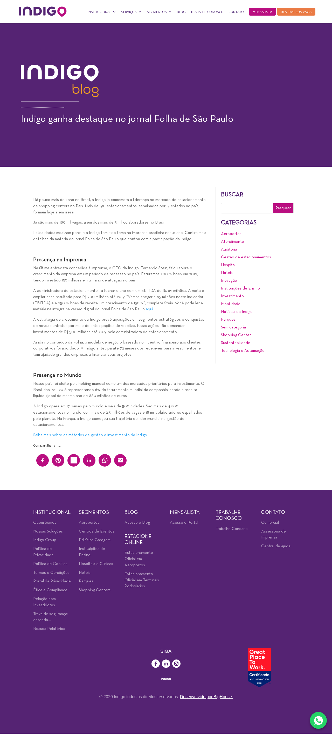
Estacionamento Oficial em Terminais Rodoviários (142, 580)
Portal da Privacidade (52, 581)
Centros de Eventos (96, 531)
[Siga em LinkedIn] (166, 663)
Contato (236, 11)
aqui (149, 309)
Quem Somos (44, 522)
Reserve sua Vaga (296, 11)
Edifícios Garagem (94, 540)
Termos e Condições (51, 573)
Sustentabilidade (235, 343)
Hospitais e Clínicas (96, 564)
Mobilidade (230, 304)
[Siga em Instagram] (176, 663)
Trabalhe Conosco (207, 11)
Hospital (228, 265)
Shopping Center (236, 335)
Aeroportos (231, 234)
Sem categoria (233, 327)
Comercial (270, 522)
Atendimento (232, 242)
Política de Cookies (50, 564)
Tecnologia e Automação (243, 351)
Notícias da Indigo (237, 312)
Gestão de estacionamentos (246, 257)
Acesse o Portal (184, 522)
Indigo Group (44, 540)
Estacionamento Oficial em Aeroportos (139, 559)
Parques (228, 319)
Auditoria (229, 249)
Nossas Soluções (48, 531)
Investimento (232, 296)
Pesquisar (283, 208)
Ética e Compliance (50, 590)
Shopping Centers (94, 590)
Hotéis (227, 273)
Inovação (229, 280)
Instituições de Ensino (240, 288)
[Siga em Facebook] (155, 663)
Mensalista (262, 11)
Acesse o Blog (137, 522)
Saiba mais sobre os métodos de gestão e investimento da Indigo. (90, 435)
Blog (181, 11)
